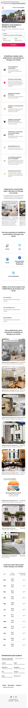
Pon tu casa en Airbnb (18, 7)
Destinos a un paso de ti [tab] (7, 658)
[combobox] (13, 35)
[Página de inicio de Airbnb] (3, 7)
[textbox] (7, 40)
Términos (16, 701)
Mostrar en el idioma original (18, 3)
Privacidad (10, 701)
